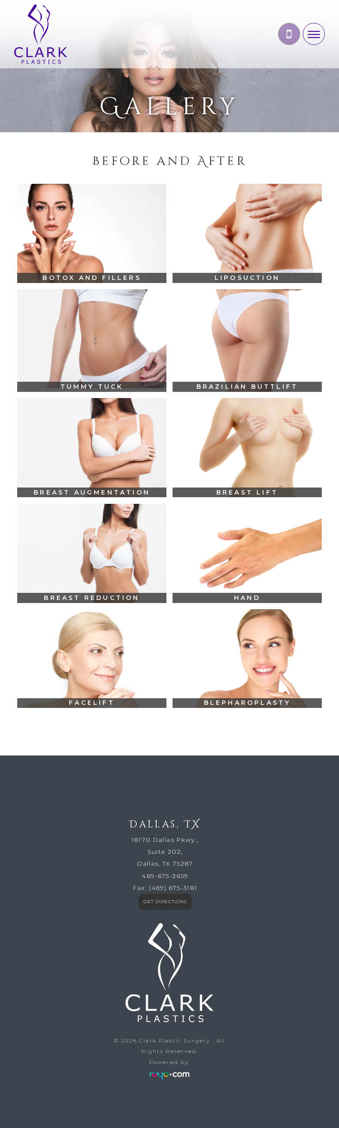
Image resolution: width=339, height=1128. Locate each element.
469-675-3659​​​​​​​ (165, 875)
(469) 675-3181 (173, 887)
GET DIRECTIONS (165, 902)
